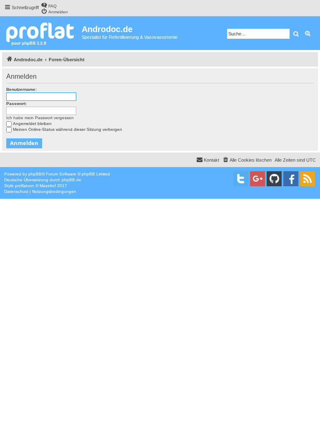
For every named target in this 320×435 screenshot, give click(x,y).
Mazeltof (48, 185)
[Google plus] (257, 178)
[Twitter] (240, 178)
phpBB (35, 174)
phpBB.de (71, 180)
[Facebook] (290, 178)
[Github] (274, 178)
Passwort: (16, 103)
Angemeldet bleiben (32, 123)
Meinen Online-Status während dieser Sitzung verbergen (67, 129)
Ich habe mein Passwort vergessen (40, 117)
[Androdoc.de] (42, 33)
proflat (21, 185)
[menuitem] (49, 5)
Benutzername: (21, 89)
